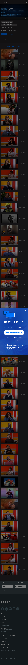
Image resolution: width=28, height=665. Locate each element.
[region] (14, 332)
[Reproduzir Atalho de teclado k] (2, 663)
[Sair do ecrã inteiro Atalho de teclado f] (25, 663)
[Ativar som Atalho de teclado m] (5, 663)
